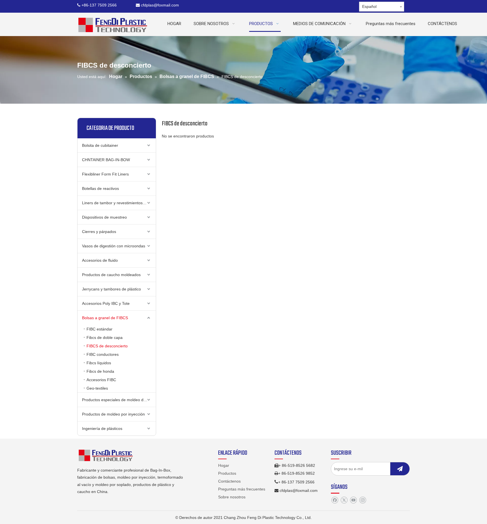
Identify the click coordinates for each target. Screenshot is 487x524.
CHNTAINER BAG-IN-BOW (106, 159)
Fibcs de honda (100, 371)
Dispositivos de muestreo (104, 217)
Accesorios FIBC (101, 380)
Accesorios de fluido (100, 260)
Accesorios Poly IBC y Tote (106, 303)
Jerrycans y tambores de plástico (111, 289)
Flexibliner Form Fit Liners (105, 174)
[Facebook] (334, 500)
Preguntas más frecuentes (241, 489)
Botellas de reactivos (100, 188)
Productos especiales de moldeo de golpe (119, 400)
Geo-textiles (97, 388)
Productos (227, 473)
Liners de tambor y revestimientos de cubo (119, 203)
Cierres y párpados (99, 231)
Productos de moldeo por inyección (113, 414)
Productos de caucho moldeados (111, 274)
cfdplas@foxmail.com (157, 5)
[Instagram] (362, 500)
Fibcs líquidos (99, 363)
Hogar (223, 465)
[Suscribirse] (400, 469)
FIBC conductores (103, 354)
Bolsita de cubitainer (100, 145)
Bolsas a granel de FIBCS (105, 318)
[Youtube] (353, 500)
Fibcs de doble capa (105, 337)
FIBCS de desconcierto (107, 346)
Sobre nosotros (231, 497)
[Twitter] (343, 500)
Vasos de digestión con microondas (113, 246)
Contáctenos (229, 481)
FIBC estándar (99, 329)
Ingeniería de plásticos (102, 428)
